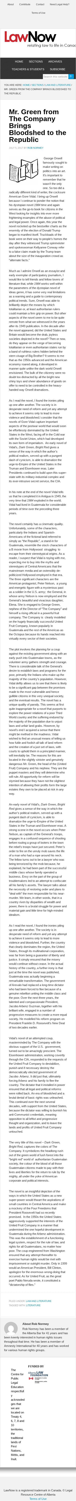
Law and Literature (38, 1301)
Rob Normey (35, 148)
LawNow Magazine (38, 42)
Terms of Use (38, 1498)
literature (33, 1305)
